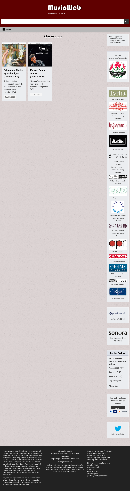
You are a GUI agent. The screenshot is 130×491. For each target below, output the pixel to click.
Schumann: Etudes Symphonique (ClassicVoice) (13, 73)
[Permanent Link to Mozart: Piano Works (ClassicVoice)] (40, 54)
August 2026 (114, 368)
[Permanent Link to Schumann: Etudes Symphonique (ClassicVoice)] (14, 54)
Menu (8, 29)
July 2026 (113, 372)
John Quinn (102, 453)
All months (113, 386)
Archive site (7, 475)
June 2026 (113, 376)
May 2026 (113, 380)
